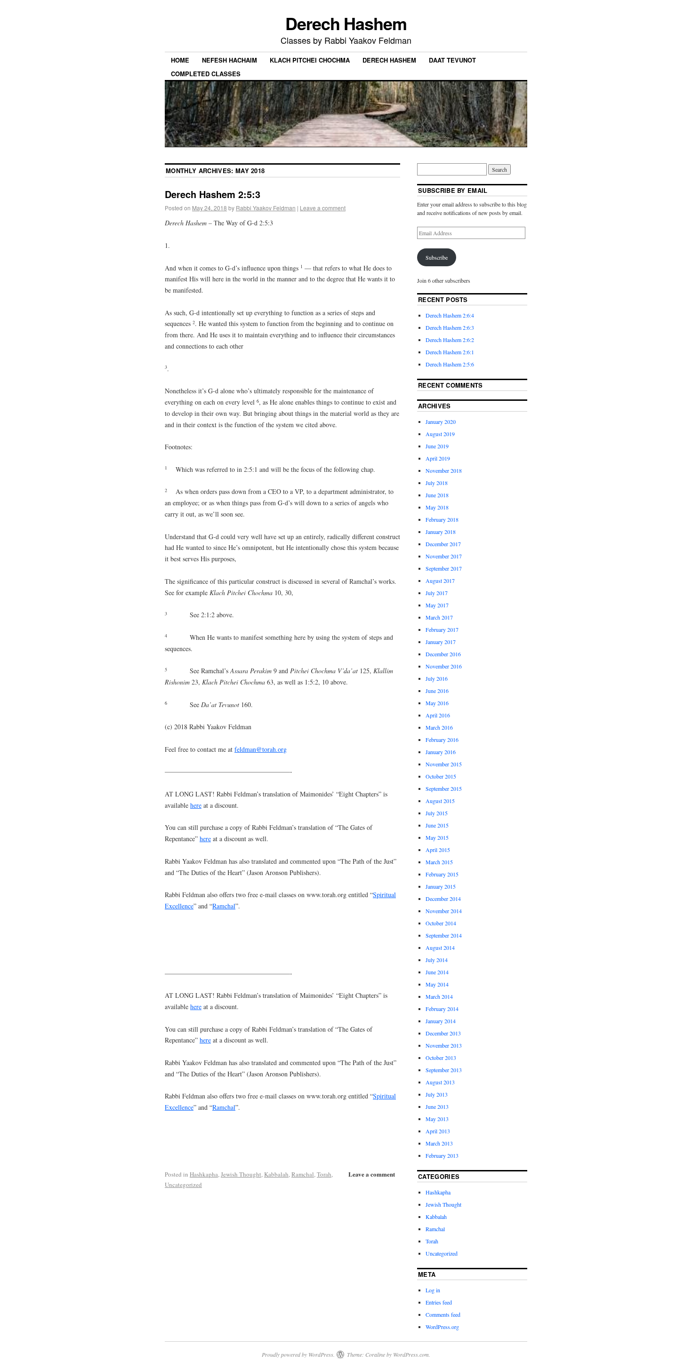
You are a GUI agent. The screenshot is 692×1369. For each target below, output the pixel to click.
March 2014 (439, 996)
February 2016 (442, 739)
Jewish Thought (241, 1174)
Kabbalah (276, 1174)
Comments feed (443, 1314)
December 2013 (443, 1033)
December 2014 (443, 898)
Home (180, 60)
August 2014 (440, 947)
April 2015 (438, 849)
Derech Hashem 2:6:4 (450, 315)
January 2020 (441, 421)
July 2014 (437, 959)
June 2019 (437, 446)
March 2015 (439, 862)
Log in (433, 1290)
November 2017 (444, 556)
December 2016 (443, 654)
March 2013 (439, 1143)
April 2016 (438, 715)
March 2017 (439, 617)
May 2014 (437, 984)
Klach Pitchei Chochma (310, 60)
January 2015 (441, 886)
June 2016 (437, 690)
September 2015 (444, 788)
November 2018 (444, 470)
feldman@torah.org (260, 749)
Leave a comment (323, 208)
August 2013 (440, 1082)
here (195, 805)
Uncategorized (183, 1184)
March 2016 (439, 727)
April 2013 (438, 1131)
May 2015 (437, 837)
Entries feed (439, 1302)
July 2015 (437, 813)
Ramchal (223, 905)
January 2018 (441, 531)
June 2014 (437, 972)
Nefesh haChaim (229, 60)
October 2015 (441, 776)
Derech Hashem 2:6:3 (450, 327)
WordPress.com (411, 1354)
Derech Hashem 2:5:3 (212, 194)
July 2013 (437, 1094)
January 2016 (441, 752)
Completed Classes (206, 73)
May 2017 (437, 605)
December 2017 (443, 544)
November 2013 (444, 1045)
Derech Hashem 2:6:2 (450, 339)
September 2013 (444, 1070)
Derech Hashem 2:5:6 (450, 364)
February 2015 (442, 874)
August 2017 (440, 580)
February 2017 (442, 629)
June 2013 (437, 1106)
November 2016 (444, 666)
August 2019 (440, 434)
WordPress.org (442, 1326)
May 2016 (437, 703)
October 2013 (441, 1057)
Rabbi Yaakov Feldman (266, 208)
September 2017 (444, 568)
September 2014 (444, 935)
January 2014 (441, 1021)
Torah (324, 1174)
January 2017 (441, 641)
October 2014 (441, 923)
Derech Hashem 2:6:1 (450, 352)
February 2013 (442, 1155)
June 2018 (437, 495)
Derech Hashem (346, 23)
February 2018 (442, 519)
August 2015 (440, 800)
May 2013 (437, 1118)
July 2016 (437, 678)
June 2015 (437, 825)
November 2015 (444, 764)
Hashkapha (204, 1174)
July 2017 (437, 593)
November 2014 (444, 911)
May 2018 (437, 507)
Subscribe (437, 257)
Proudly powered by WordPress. (298, 1354)
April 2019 (438, 458)
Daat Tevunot (452, 60)
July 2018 (437, 482)
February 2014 (442, 1008)
